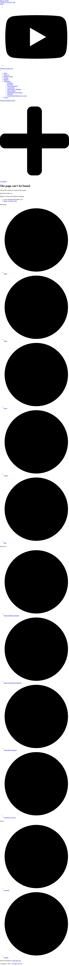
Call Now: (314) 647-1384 (7, 2)
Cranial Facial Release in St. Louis (17, 96)
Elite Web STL (17, 960)
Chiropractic (7, 81)
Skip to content (4, 1)
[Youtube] (36, 65)
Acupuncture (11, 87)
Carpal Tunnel (11, 91)
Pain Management (12, 86)
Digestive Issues (8, 76)
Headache (10, 83)
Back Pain (10, 84)
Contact (6, 97)
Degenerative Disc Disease (14, 92)
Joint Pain (10, 94)
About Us (6, 75)
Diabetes (6, 79)
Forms (2, 4)
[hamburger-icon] (0, 70)
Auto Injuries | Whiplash (14, 89)
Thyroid (6, 78)
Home (5, 73)
